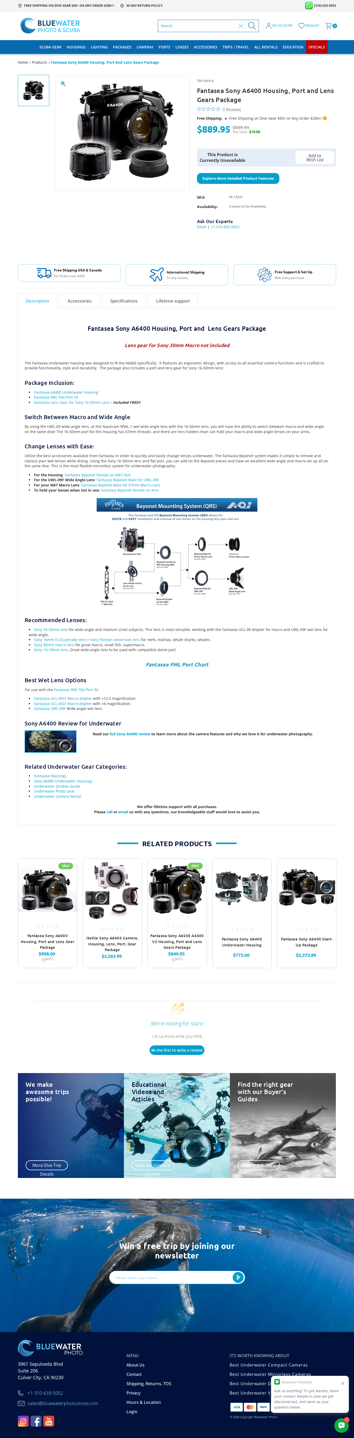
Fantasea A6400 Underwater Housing (66, 392)
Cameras (145, 47)
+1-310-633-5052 (225, 226)
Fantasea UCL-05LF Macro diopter (63, 703)
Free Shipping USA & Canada (78, 270)
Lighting (99, 47)
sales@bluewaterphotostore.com (62, 1403)
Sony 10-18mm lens (51, 649)
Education (293, 47)
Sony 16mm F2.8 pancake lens (60, 639)
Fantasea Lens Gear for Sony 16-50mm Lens (72, 402)
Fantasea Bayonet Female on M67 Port (98, 474)
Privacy (133, 1393)
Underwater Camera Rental (57, 796)
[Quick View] (66, 869)
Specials (317, 47)
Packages (122, 47)
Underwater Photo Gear (54, 791)
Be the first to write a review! (177, 1050)
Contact (134, 1374)
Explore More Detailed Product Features (238, 178)
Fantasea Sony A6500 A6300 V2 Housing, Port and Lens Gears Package (177, 941)
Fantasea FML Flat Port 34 (56, 397)
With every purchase (289, 278)
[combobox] (198, 26)
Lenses (182, 47)
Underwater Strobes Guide (57, 786)
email (123, 811)
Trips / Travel (236, 47)
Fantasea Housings (50, 775)
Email (202, 226)
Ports (164, 47)
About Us (135, 1365)
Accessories (205, 47)
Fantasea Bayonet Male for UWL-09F (128, 479)
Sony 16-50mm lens (51, 629)
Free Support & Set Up (293, 271)
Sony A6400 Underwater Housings (63, 781)
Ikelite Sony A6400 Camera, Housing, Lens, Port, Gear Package (112, 943)
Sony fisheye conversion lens (114, 639)
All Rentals (266, 47)
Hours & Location (143, 1402)
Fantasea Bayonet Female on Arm (130, 490)
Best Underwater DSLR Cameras (265, 1383)
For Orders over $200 (69, 276)
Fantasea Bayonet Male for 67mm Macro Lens (120, 485)
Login (131, 1411)
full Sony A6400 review (130, 733)
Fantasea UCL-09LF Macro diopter (63, 698)
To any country (177, 278)
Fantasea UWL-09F (50, 708)
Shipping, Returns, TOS (148, 1383)
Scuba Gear (50, 47)
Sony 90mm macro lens (54, 644)
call (110, 811)
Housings (76, 47)
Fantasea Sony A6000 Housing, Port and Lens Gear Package (47, 941)
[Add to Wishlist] (66, 882)
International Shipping (185, 272)
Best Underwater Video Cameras (265, 1393)
